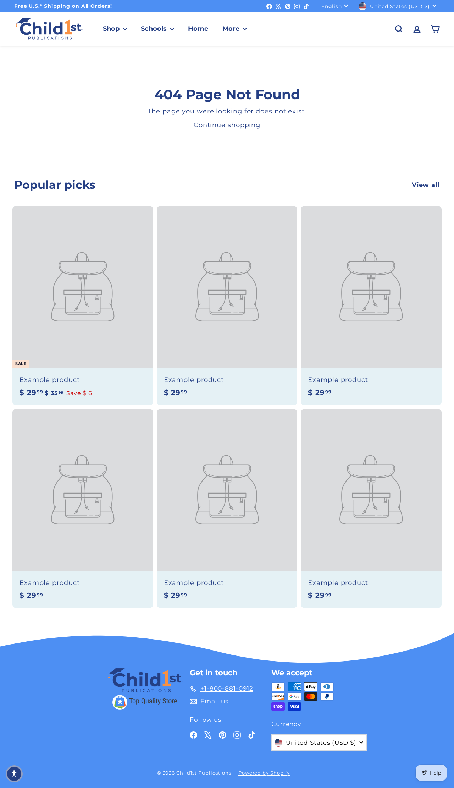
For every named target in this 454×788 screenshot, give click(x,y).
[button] (14, 773)
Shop (112, 29)
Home (198, 29)
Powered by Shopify (264, 773)
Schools (154, 29)
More (231, 29)
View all (426, 185)
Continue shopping (227, 125)
